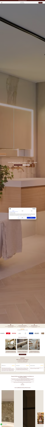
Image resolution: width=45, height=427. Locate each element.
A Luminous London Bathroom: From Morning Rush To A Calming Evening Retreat (34, 351)
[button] (0, 367)
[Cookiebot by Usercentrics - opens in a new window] (33, 208)
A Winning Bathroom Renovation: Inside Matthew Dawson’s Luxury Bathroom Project (11, 351)
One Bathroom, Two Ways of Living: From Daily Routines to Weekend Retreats (22, 351)
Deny (22, 217)
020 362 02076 (29, 163)
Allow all (31, 217)
